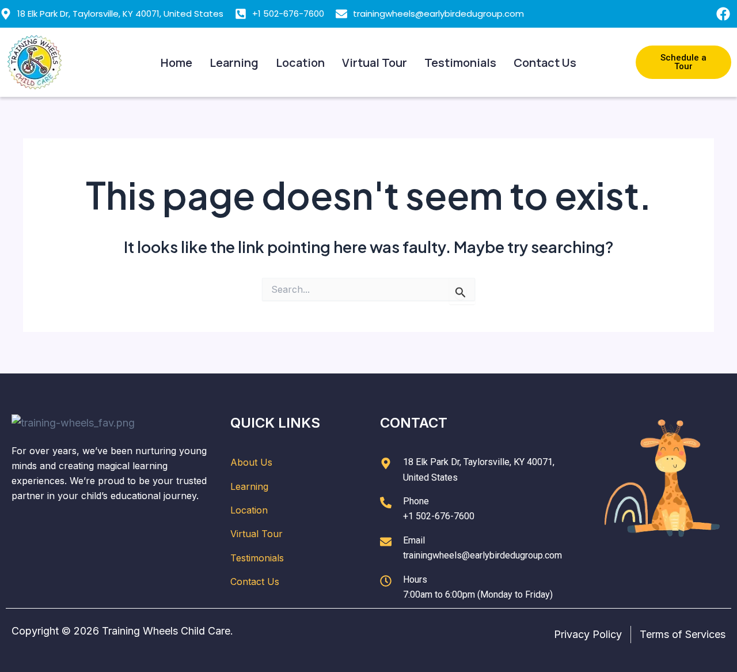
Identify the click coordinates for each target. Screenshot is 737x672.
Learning (234, 62)
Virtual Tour (374, 62)
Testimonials (460, 62)
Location (300, 62)
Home (176, 62)
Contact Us (545, 62)
